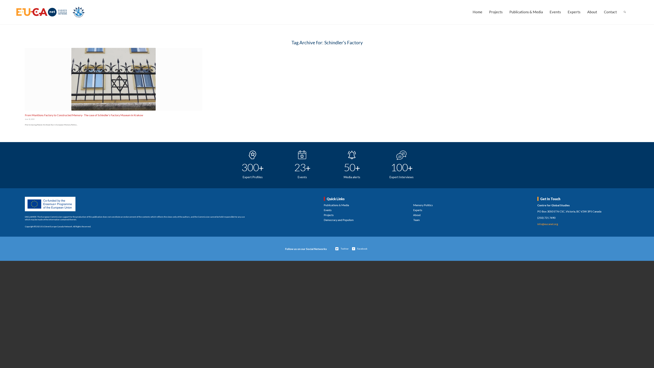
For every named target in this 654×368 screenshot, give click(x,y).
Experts (417, 210)
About (417, 215)
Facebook (362, 248)
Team (416, 219)
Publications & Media (336, 205)
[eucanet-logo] (50, 12)
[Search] (624, 12)
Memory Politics (423, 205)
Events (328, 210)
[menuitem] (477, 12)
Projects (329, 215)
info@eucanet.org (547, 224)
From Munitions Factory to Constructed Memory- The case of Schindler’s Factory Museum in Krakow (84, 115)
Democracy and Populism (339, 219)
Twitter (344, 248)
